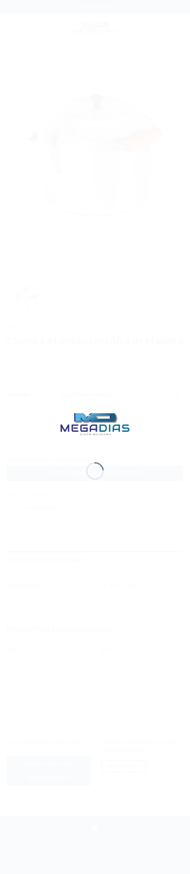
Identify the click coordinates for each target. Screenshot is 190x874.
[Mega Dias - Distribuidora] (95, 423)
